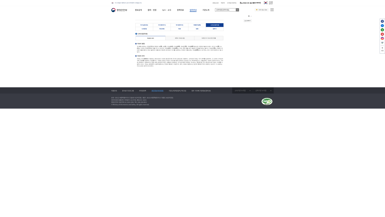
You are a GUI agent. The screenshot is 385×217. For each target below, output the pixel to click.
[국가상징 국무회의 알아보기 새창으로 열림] (268, 4)
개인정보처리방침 (157, 90)
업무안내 (193, 10)
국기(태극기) (162, 25)
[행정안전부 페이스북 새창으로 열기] (382, 22)
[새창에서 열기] (267, 102)
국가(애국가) (179, 25)
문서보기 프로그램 (128, 91)
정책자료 (180, 10)
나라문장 (144, 29)
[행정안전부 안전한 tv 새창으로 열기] (382, 44)
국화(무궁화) (197, 25)
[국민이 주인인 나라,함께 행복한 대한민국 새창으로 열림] (250, 4)
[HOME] (249, 16)
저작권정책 (142, 91)
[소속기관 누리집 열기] (242, 90)
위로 (382, 51)
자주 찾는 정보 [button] (263, 10)
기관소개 (205, 10)
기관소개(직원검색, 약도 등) (177, 91)
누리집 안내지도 (232, 3)
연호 (197, 29)
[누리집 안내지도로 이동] (272, 10)
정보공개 (138, 10)
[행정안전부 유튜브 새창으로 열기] (382, 35)
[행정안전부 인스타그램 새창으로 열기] (382, 39)
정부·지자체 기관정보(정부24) (201, 91)
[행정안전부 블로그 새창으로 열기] (382, 31)
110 (131, 100)
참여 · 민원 (152, 10)
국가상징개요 (144, 25)
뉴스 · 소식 (166, 10)
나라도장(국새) (214, 25)
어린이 (223, 3)
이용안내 (114, 91)
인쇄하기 (248, 20)
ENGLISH (216, 3)
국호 (179, 29)
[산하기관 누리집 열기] (263, 90)
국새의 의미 (150, 38)
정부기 (215, 29)
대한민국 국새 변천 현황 (209, 38)
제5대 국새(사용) (180, 38)
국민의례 (161, 29)
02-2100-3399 (129, 102)
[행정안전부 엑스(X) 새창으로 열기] (382, 27)
